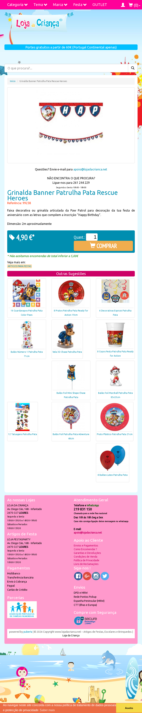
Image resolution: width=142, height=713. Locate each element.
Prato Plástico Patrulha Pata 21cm (115, 434)
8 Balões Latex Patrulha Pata (113, 475)
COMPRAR (106, 246)
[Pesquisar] (133, 68)
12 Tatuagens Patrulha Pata (22, 434)
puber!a (27, 631)
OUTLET (99, 4)
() (135, 5)
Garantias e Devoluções (87, 552)
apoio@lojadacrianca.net (90, 169)
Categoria (15, 4)
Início (13, 81)
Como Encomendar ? (85, 549)
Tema (38, 4)
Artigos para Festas (19, 266)
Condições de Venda (85, 556)
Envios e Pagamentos (86, 545)
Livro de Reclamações (86, 564)
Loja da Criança (71, 635)
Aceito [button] (129, 708)
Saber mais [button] (47, 710)
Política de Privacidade (86, 560)
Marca (58, 4)
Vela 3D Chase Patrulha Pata (67, 352)
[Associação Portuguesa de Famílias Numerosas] (22, 617)
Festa (77, 4)
